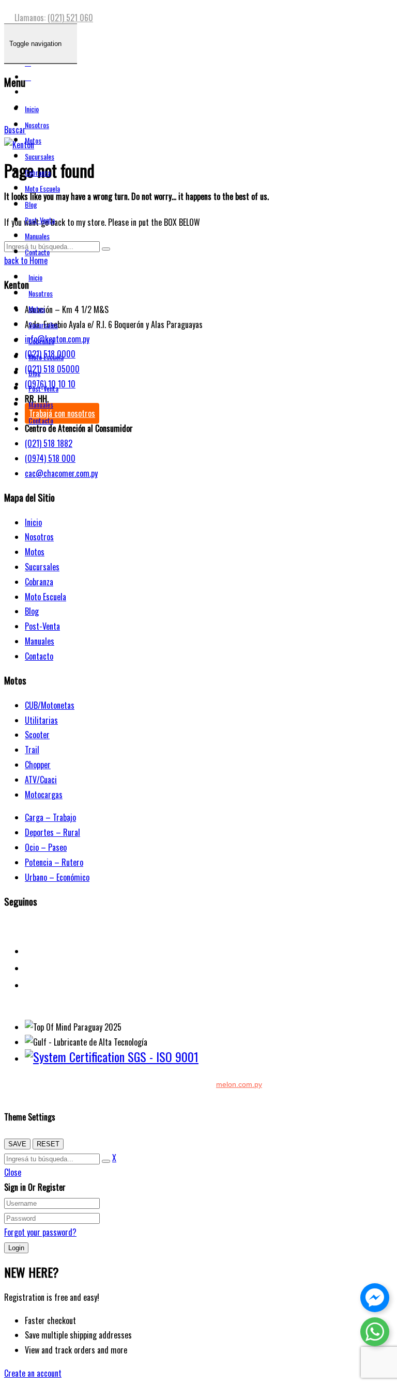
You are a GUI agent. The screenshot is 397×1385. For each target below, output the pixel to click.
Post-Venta (40, 219)
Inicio (32, 108)
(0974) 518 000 (50, 458)
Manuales (37, 235)
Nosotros (37, 124)
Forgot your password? (40, 1232)
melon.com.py (239, 1084)
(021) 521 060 (70, 17)
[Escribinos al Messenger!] (374, 1299)
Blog (31, 204)
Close (12, 1172)
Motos (33, 140)
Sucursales (39, 156)
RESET (48, 1144)
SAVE (17, 1144)
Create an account (33, 1373)
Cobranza (38, 172)
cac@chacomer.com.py (61, 473)
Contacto (37, 251)
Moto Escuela (42, 188)
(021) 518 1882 (48, 443)
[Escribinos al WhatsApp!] (374, 1333)
